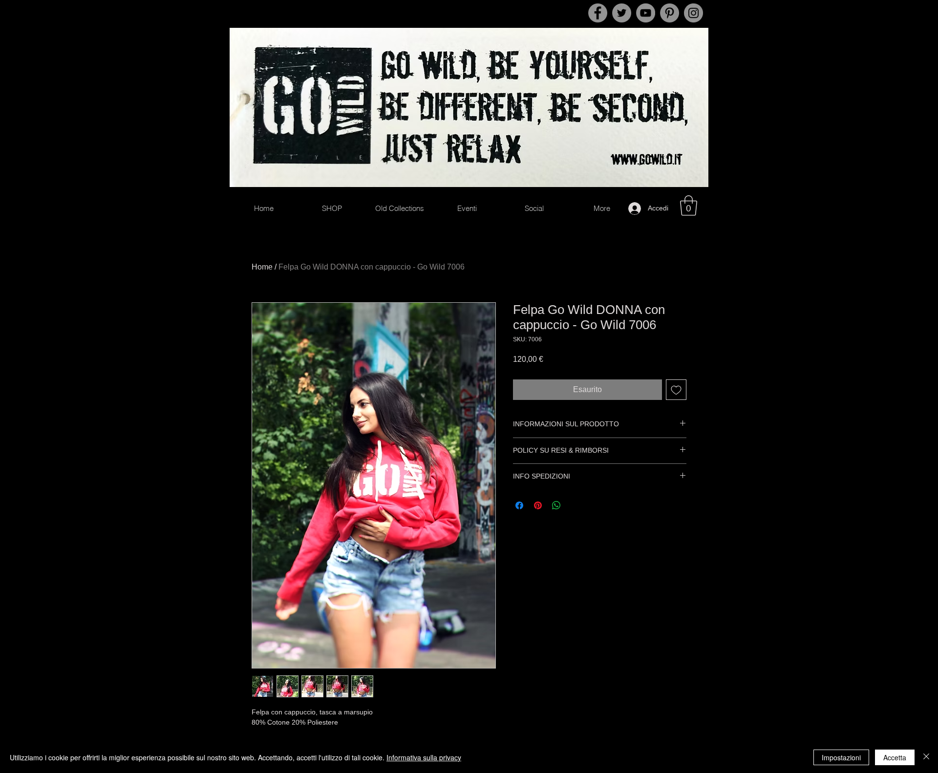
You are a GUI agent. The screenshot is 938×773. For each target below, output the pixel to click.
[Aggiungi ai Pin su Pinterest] (538, 505)
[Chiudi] (926, 757)
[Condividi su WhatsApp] (556, 505)
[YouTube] (645, 12)
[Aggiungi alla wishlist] (676, 389)
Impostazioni (841, 757)
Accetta (894, 757)
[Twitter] (621, 12)
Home (262, 267)
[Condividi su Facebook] (519, 505)
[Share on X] (575, 505)
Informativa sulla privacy (423, 757)
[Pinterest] (669, 12)
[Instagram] (693, 12)
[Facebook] (597, 12)
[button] (688, 205)
